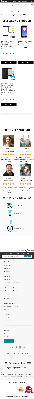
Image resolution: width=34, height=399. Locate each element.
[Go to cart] (2, 5)
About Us (6, 309)
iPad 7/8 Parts (8, 274)
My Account (7, 314)
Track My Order (9, 341)
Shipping (6, 298)
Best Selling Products (13, 15)
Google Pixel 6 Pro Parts (11, 284)
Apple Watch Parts (9, 271)
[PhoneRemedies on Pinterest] (24, 348)
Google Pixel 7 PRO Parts (11, 290)
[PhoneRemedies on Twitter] (12, 348)
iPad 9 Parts (7, 276)
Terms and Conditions (24, 353)
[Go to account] (5, 1)
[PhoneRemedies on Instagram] (20, 348)
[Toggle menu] (32, 5)
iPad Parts (7, 268)
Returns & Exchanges (10, 301)
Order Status (8, 317)
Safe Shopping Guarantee (11, 306)
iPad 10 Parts (7, 279)
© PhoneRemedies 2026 (10, 353)
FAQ (5, 333)
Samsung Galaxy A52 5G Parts (12, 282)
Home (3, 15)
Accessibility (7, 328)
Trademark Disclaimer (10, 311)
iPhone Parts (7, 265)
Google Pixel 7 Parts (10, 287)
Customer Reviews (9, 320)
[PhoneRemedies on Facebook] (16, 348)
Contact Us (7, 336)
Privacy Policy (17, 357)
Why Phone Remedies (9, 303)
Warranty (6, 330)
